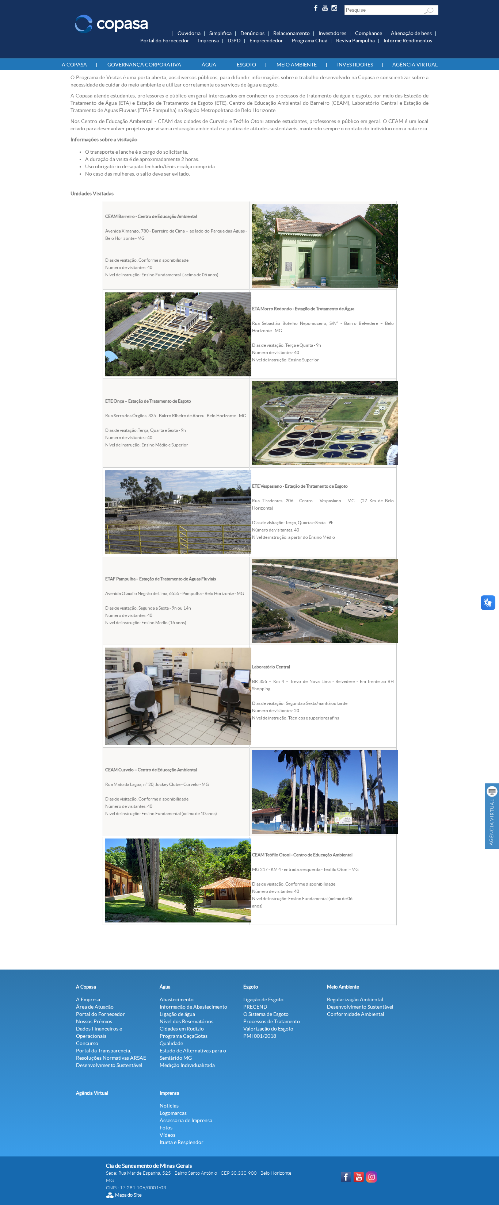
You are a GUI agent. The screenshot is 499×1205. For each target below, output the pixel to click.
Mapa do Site (128, 1195)
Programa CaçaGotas (183, 1036)
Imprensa (208, 40)
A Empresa (88, 999)
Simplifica (220, 33)
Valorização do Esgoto (268, 1029)
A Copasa (74, 65)
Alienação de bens (411, 33)
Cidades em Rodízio (182, 1029)
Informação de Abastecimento (193, 1007)
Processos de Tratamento (271, 1021)
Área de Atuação (95, 1007)
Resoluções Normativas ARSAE (111, 1058)
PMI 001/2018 (259, 1036)
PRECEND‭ (255, 1007)
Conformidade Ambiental (355, 1014)
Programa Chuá (309, 40)
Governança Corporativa (144, 65)
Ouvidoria (189, 33)
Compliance (368, 33)
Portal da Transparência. (103, 1051)
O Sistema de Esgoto (266, 1014)
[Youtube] (326, 9)
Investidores (332, 33)
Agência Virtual (415, 65)
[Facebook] (316, 9)
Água (209, 65)
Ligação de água (177, 1014)
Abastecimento (177, 999)
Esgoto (246, 65)
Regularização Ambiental (355, 999)
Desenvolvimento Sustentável (109, 1065)
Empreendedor (266, 40)
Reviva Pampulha (355, 40)
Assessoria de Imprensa (186, 1120)
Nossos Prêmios (94, 1021)
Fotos (166, 1128)
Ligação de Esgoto (263, 999)
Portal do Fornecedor (164, 40)
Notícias (169, 1106)
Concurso (87, 1043)
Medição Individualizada (187, 1065)
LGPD (234, 40)
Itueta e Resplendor (181, 1142)
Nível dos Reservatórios (186, 1021)
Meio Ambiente (297, 65)
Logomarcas (173, 1113)
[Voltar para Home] (111, 23)
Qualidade (171, 1043)
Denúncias (252, 33)
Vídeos (167, 1135)
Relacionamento (291, 33)
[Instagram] (335, 9)
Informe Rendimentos (408, 40)
